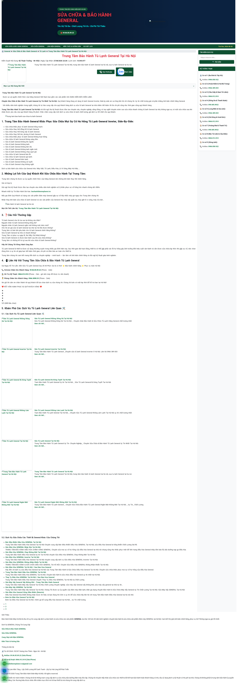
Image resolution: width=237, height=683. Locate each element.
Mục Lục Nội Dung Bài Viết (14, 86)
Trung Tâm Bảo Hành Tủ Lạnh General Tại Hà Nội (67, 51)
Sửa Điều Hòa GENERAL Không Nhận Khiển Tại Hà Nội (26, 562)
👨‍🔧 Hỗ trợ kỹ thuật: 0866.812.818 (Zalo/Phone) (19, 660)
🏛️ (3, 51)
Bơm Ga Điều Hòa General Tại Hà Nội (19, 597)
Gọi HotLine (107, 72)
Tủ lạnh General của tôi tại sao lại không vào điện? (21, 220)
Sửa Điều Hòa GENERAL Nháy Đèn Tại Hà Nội (23, 547)
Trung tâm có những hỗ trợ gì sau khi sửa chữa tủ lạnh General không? (29, 240)
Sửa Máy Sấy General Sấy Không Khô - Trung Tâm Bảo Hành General (32, 582)
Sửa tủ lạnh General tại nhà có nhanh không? (19, 233)
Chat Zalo (128, 72)
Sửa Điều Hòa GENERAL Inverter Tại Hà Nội (22, 557)
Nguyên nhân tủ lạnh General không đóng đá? (19, 223)
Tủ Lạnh (42, 51)
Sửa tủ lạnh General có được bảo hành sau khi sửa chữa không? (26, 238)
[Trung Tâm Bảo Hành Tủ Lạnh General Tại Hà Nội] (17, 72)
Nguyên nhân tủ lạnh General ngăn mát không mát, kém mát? (25, 225)
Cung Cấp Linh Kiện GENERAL (13, 637)
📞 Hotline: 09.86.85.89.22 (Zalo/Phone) (16, 655)
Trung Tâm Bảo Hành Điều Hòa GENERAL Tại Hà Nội (25, 572)
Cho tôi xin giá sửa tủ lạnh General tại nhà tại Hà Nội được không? (27, 228)
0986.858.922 (213, 80)
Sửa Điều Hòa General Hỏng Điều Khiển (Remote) (24, 592)
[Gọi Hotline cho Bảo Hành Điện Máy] (4, 663)
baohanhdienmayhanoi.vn (41, 191)
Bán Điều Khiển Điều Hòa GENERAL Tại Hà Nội (23, 542)
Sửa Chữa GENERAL (9, 633)
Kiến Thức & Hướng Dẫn (72, 46)
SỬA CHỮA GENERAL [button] (38, 46)
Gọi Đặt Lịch (88, 46)
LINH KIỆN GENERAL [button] (54, 46)
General (7, 51)
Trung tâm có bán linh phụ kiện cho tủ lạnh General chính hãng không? (29, 230)
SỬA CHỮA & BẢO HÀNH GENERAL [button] (16, 46)
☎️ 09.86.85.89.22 (67, 33)
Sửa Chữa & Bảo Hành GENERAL (14, 629)
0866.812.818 (213, 96)
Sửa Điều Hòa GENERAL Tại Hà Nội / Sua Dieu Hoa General (28, 567)
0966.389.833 (213, 88)
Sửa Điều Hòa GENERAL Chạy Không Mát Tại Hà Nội (25, 552)
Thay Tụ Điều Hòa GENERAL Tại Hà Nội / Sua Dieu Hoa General (29, 577)
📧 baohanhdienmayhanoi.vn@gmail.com (17, 664)
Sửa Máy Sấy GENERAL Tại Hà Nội (18, 587)
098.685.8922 (213, 105)
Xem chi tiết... (39, 323)
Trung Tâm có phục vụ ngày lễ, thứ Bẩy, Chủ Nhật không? (24, 235)
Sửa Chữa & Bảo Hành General (25, 51)
